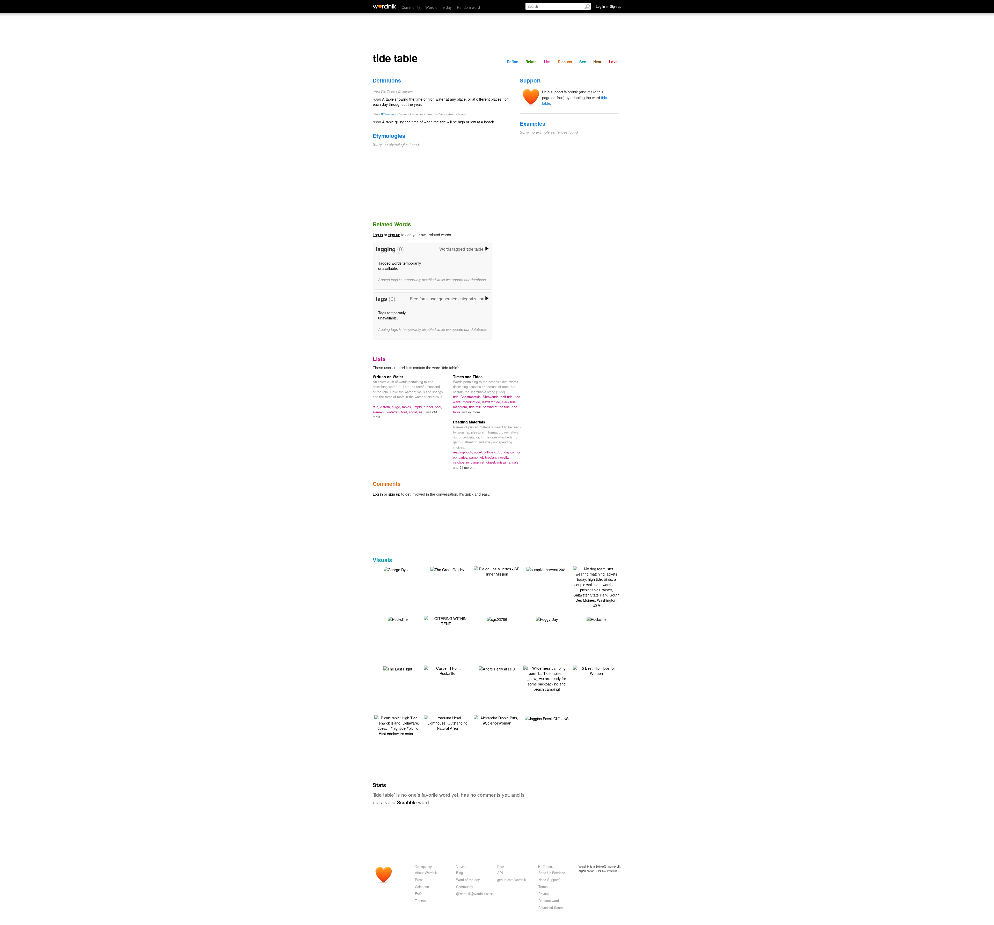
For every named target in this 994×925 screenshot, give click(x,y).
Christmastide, (472, 396)
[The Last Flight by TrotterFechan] (397, 668)
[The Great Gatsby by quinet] (447, 569)
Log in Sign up (608, 6)
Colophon (422, 886)
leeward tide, (492, 401)
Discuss (565, 61)
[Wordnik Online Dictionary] (384, 6)
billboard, (491, 452)
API (500, 872)
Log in (378, 234)
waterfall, (394, 411)
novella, (504, 457)
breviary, (491, 457)
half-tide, (508, 396)
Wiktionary (388, 114)
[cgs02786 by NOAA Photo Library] (497, 618)
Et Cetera (546, 866)
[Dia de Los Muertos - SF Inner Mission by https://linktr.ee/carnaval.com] (497, 570)
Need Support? (549, 879)
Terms (542, 886)
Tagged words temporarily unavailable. (399, 265)
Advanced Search (551, 907)
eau (422, 411)
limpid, (418, 406)
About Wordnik (426, 872)
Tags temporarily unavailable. (392, 315)
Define (512, 61)
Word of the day (438, 7)
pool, (438, 406)
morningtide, (472, 401)
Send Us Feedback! (552, 872)
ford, (405, 411)
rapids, (407, 406)
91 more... (467, 467)
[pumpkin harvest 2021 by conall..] (547, 569)
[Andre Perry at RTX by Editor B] (497, 668)
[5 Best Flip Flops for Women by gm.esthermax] (596, 670)
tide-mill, (476, 406)
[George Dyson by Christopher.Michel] (398, 569)
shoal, (414, 411)
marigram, (461, 406)
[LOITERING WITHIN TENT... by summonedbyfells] (447, 620)
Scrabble (407, 802)
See (582, 61)
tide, (457, 396)
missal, (503, 462)
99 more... (475, 411)
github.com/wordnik (511, 879)
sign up (394, 234)
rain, (376, 406)
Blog (459, 872)
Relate (531, 61)
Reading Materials (469, 421)
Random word (468, 7)
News (461, 866)
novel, (479, 452)
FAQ (418, 893)
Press (419, 879)
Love (613, 61)
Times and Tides (468, 376)
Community (410, 7)
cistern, (386, 406)
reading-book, (463, 452)
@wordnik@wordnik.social (475, 893)
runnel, (429, 406)
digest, (491, 462)
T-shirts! (421, 900)
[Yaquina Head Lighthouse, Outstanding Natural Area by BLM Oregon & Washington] (447, 722)
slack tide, (509, 401)
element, (380, 411)
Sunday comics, (510, 452)
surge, (397, 406)
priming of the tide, (497, 406)
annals (513, 462)
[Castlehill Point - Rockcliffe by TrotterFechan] (447, 670)
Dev (500, 866)
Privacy (543, 893)
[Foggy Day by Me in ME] (547, 618)
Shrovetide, (492, 396)
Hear (597, 61)
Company (423, 866)
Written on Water (388, 376)
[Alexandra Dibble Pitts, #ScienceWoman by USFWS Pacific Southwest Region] (497, 719)
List (547, 61)
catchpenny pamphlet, (469, 462)
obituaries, (461, 457)
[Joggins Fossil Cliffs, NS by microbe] (547, 718)
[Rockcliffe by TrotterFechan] (398, 618)
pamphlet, (477, 457)
